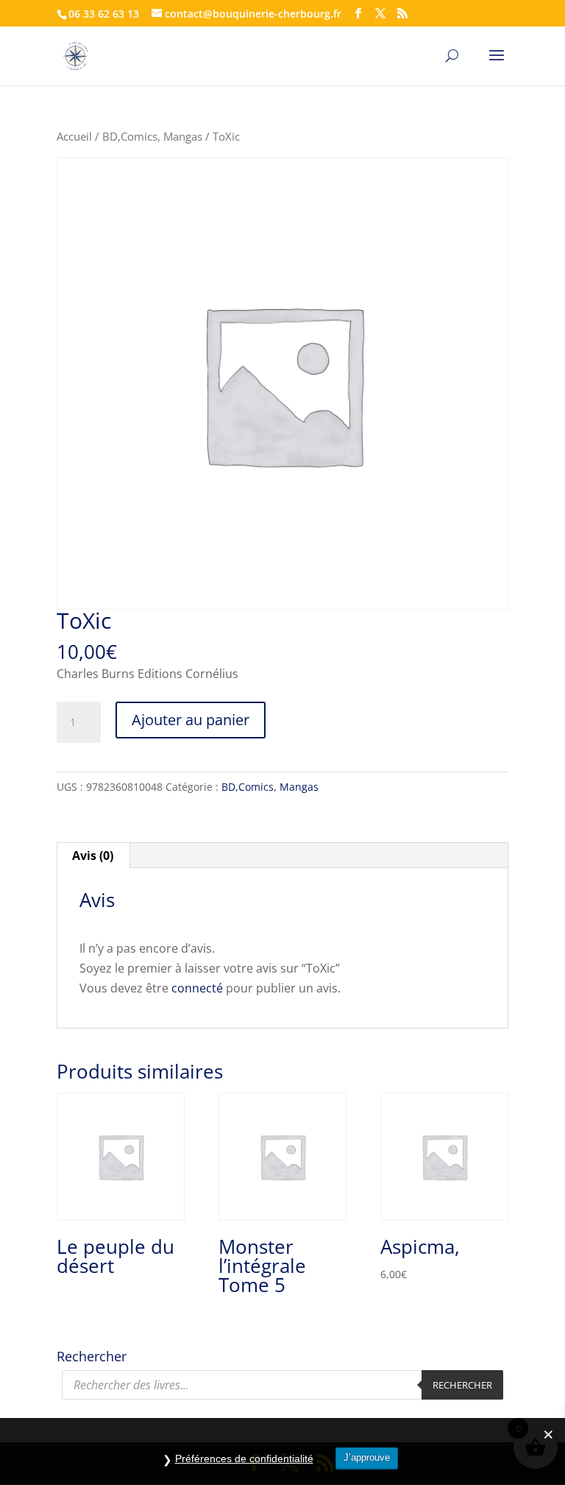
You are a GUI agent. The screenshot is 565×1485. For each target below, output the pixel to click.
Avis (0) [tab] (92, 855)
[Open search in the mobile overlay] (282, 1385)
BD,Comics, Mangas (152, 136)
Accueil (74, 136)
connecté (197, 988)
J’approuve (367, 1457)
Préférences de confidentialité (244, 1458)
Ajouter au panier (190, 720)
